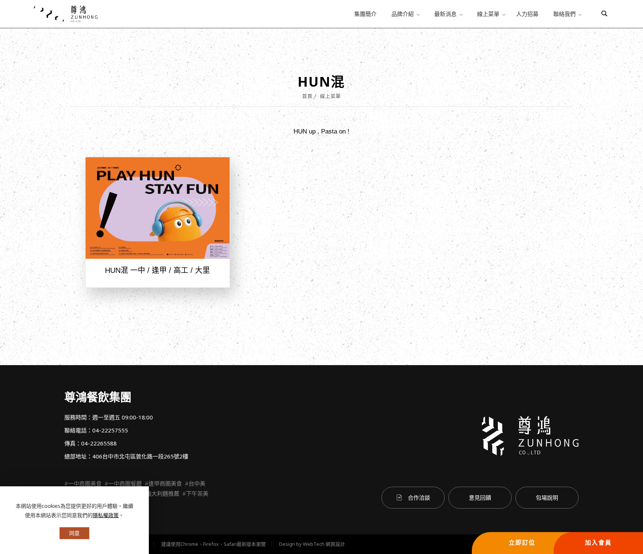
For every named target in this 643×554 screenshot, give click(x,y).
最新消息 (445, 13)
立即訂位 (522, 542)
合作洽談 (419, 497)
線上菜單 (488, 13)
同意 (74, 533)
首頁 (307, 96)
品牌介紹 (402, 13)
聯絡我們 (564, 13)
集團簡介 (365, 13)
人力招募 (527, 13)
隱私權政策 (106, 515)
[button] (604, 14)
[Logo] (65, 13)
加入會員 (598, 542)
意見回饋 (480, 497)
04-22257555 (110, 430)
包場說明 (547, 497)
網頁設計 (335, 544)
